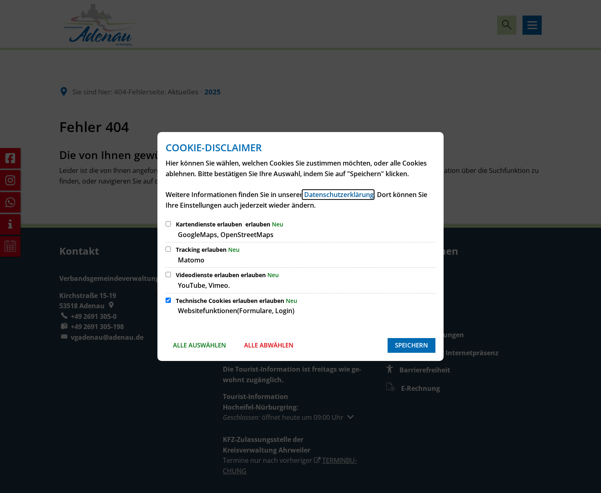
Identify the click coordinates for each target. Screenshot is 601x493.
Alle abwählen (269, 345)
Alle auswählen (199, 345)
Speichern (411, 345)
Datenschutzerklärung (338, 194)
